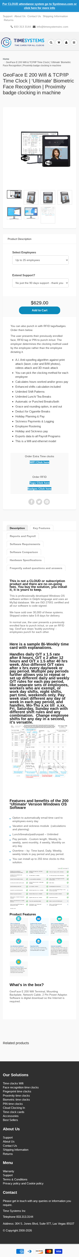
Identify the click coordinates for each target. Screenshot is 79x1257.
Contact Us (34, 16)
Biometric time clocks (16, 1099)
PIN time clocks (13, 1103)
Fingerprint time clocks (17, 1091)
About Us (20, 16)
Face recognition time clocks (21, 1087)
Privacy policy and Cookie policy (23, 1183)
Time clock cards (13, 1112)
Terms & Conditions (15, 1179)
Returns (8, 20)
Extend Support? (23, 275)
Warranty (8, 1171)
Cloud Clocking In (14, 1107)
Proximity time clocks (16, 1095)
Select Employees (24, 252)
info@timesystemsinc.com (52, 26)
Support (7, 16)
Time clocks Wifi (13, 1083)
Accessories (11, 1116)
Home (6, 59)
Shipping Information (55, 16)
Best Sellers (10, 1120)
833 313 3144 (22, 26)
